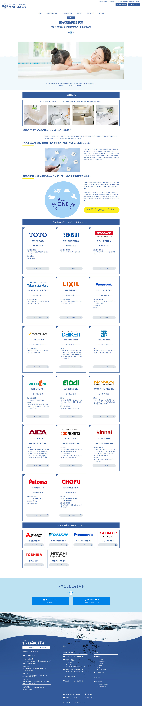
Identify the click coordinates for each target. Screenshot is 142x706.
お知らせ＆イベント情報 (72, 694)
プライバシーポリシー (72, 698)
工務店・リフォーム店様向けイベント (77, 666)
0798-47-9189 (29, 676)
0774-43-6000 (29, 683)
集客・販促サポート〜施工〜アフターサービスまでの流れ (74, 670)
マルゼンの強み (70, 660)
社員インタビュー (103, 686)
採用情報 (99, 681)
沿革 (100, 667)
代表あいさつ (102, 661)
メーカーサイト (38, 268)
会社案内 (99, 657)
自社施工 (70, 664)
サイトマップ (90, 698)
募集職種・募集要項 (103, 684)
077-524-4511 (29, 689)
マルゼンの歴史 (102, 669)
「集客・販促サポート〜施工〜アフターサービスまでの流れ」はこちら (102, 210)
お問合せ (134, 4)
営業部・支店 (100, 672)
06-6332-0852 (122, 4)
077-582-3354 (29, 670)
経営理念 (101, 659)
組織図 (100, 665)
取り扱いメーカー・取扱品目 (74, 657)
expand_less (140, 703)
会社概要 (101, 663)
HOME (67, 646)
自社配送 (70, 662)
